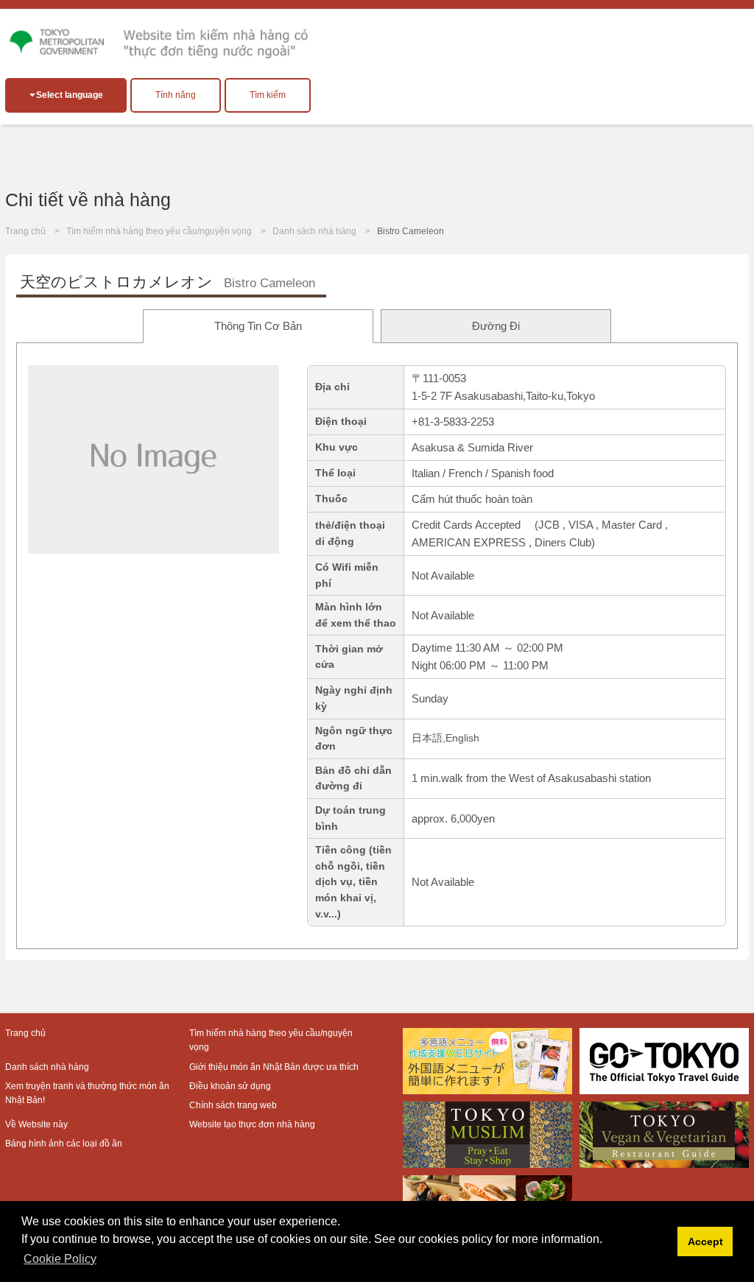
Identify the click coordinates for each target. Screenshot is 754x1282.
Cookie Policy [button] (60, 1259)
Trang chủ (25, 231)
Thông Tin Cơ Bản (258, 326)
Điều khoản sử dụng (230, 1086)
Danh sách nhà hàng (314, 231)
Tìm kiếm (268, 95)
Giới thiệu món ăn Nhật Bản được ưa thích (274, 1067)
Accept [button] (705, 1241)
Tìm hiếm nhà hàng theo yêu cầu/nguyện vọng (159, 231)
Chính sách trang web (233, 1105)
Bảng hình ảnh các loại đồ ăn (63, 1143)
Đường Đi (496, 326)
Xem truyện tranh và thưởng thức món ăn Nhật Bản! (87, 1093)
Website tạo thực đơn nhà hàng (252, 1124)
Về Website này (36, 1124)
